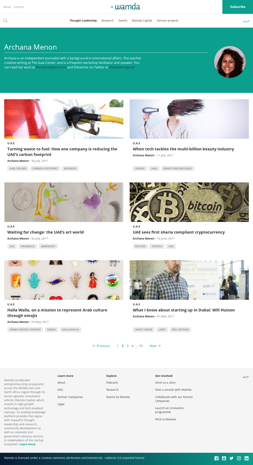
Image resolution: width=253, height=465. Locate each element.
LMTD (162, 329)
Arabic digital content (25, 329)
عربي (246, 20)
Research (108, 20)
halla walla (70, 329)
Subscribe (237, 7)
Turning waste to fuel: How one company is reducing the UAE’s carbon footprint (62, 151)
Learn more (27, 444)
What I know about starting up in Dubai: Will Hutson (184, 310)
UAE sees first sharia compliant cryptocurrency (179, 232)
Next (153, 346)
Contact (19, 7)
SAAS (154, 168)
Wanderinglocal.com (51, 67)
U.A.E (11, 143)
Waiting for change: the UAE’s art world (45, 232)
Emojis (51, 329)
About (7, 7)
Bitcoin (140, 246)
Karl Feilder (18, 168)
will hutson (180, 329)
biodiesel (70, 168)
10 (141, 346)
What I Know (143, 329)
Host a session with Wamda (173, 389)
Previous (103, 346)
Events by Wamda (118, 397)
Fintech (157, 246)
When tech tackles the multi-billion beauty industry (183, 149)
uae (12, 246)
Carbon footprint (45, 168)
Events (123, 20)
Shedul (140, 168)
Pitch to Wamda (165, 419)
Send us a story (165, 382)
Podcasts (112, 382)
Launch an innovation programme (169, 410)
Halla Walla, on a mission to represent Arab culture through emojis (57, 312)
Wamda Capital (142, 20)
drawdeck (28, 246)
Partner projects (167, 20)
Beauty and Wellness (178, 168)
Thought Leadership (83, 20)
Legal (61, 404)
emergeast (48, 246)
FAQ (60, 389)
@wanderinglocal (122, 67)
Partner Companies (70, 397)
